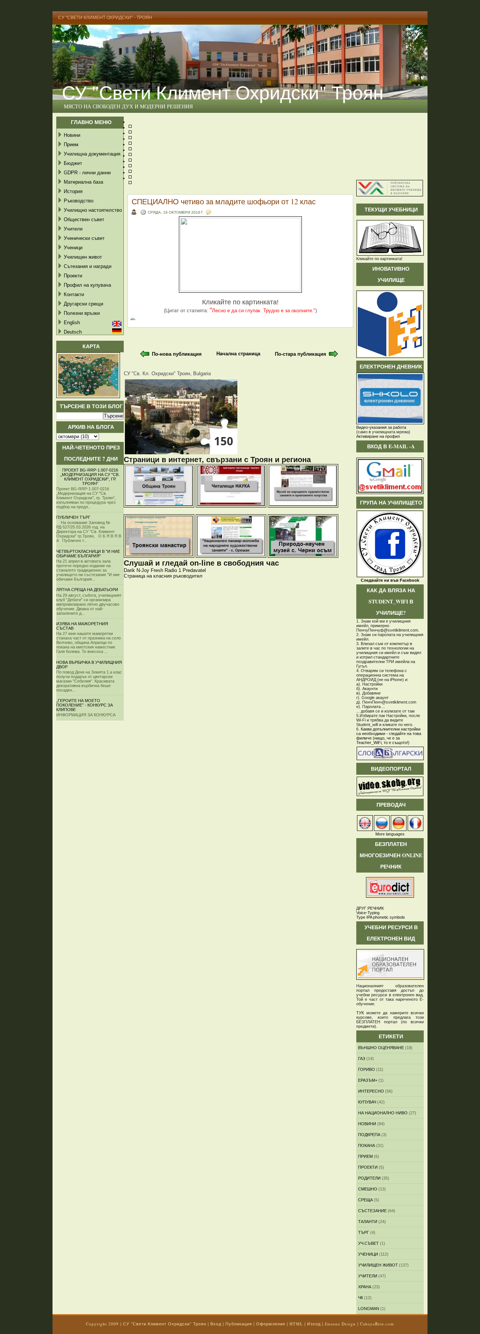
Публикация (238, 1324)
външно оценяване (381, 1047)
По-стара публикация (300, 354)
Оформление (270, 1324)
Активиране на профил (378, 436)
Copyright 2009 (102, 1324)
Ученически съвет (84, 238)
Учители (73, 229)
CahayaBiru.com (377, 1324)
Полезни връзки (82, 313)
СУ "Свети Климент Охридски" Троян (223, 92)
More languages (390, 834)
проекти (368, 1167)
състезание (372, 1210)
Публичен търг (73, 517)
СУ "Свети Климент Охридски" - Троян (105, 17)
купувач (367, 1102)
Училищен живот (83, 257)
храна (364, 1287)
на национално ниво (383, 1113)
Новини (72, 135)
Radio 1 (173, 570)
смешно (367, 1189)
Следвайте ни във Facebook (390, 580)
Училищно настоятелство (93, 210)
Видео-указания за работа (381, 427)
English (72, 322)
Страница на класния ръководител (163, 576)
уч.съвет (368, 1243)
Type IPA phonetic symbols (380, 917)
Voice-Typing (368, 912)
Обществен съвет (84, 219)
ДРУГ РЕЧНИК (370, 908)
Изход (314, 1324)
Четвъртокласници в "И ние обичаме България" (88, 553)
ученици (368, 1254)
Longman (368, 1308)
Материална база (83, 182)
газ (361, 1058)
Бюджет (73, 163)
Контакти (74, 294)
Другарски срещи (83, 304)
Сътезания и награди (87, 266)
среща (365, 1200)
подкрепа (369, 1134)
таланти (367, 1221)
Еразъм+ (367, 1080)
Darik (129, 570)
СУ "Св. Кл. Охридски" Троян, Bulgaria (167, 373)
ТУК (360, 1013)
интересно (371, 1091)
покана (366, 1145)
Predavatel (194, 570)
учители (367, 1276)
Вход (215, 1324)
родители (369, 1178)
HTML (296, 1324)
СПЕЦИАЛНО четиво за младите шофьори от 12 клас (224, 201)
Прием (71, 144)
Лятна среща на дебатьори (87, 589)
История (73, 191)
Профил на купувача (87, 285)
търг (363, 1232)
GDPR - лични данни (87, 172)
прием (365, 1156)
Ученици (73, 247)
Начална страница (238, 353)
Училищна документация (92, 154)
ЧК (360, 1297)
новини (367, 1123)
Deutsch (73, 332)
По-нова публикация (177, 354)
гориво (366, 1069)
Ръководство (78, 201)
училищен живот (378, 1265)
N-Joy (142, 570)
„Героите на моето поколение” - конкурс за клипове (84, 705)
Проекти (73, 275)
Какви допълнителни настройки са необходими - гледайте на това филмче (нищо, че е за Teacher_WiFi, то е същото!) (388, 736)
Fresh (157, 570)
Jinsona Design (340, 1324)
